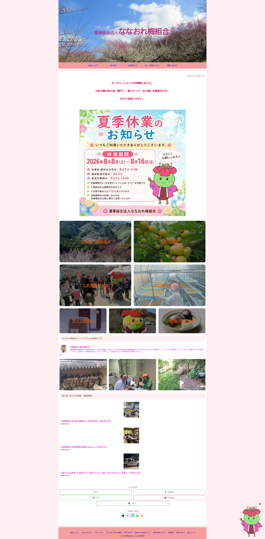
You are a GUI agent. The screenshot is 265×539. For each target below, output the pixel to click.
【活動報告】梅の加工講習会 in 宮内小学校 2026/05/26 (84, 421)
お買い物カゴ (180, 532)
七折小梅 (168, 241)
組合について (75, 532)
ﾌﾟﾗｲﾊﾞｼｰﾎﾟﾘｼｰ (99, 532)
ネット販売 (81, 321)
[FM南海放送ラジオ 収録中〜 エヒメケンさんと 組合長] (132, 382)
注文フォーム (191, 532)
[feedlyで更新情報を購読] (137, 515)
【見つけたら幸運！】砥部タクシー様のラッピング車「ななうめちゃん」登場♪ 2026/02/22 (99, 473)
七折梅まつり (94, 285)
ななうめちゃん (87, 532)
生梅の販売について (159, 532)
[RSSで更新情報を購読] (142, 515)
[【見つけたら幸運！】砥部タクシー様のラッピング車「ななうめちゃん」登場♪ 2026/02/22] (131, 461)
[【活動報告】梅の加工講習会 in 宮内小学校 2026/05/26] (131, 409)
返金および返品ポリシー (143, 532)
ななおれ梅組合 (94, 241)
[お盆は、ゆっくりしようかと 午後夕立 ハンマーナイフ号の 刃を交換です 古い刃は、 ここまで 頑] (83, 382)
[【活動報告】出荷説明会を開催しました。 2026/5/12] (131, 435)
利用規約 (171, 532)
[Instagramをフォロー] (132, 515)
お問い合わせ (180, 321)
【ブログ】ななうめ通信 (114, 532)
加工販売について (168, 285)
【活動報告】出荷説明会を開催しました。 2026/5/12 (82, 447)
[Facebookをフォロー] (128, 515)
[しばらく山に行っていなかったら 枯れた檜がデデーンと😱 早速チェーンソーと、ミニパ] (181, 382)
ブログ (130, 321)
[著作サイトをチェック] (123, 515)
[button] (132, 503)
